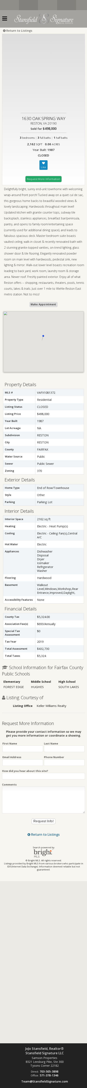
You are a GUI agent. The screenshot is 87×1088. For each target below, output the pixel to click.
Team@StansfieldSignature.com (44, 1081)
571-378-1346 (49, 1075)
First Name (9, 743)
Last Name (51, 743)
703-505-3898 (49, 1071)
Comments (9, 784)
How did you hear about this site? (25, 771)
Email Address (11, 757)
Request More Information (43, 179)
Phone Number (54, 757)
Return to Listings (18, 31)
